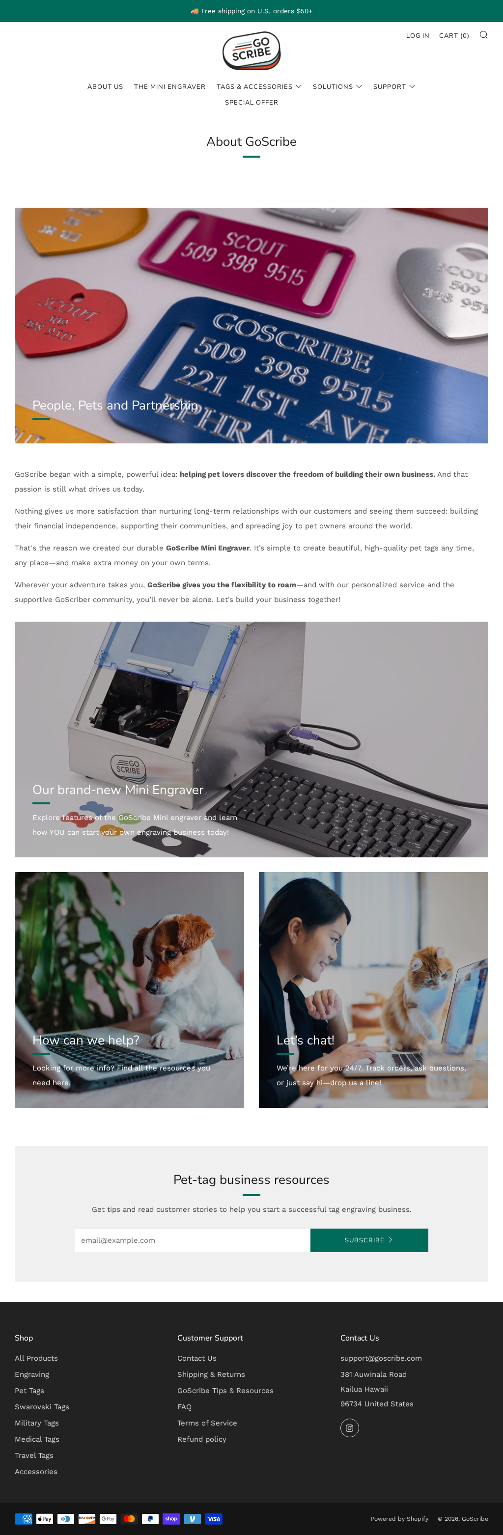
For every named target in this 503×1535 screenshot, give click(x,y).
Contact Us (197, 1358)
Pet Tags (29, 1390)
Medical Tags (37, 1439)
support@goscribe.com (381, 1358)
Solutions (333, 86)
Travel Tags (34, 1455)
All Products (36, 1358)
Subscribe (365, 1240)
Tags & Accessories (255, 86)
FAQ (184, 1406)
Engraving (32, 1374)
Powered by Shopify (399, 1518)
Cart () (454, 35)
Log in (418, 35)
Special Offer (252, 102)
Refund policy (201, 1439)
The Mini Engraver (170, 86)
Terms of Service (207, 1423)
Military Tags (37, 1423)
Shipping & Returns (211, 1374)
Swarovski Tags (42, 1406)
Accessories (36, 1471)
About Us (105, 86)
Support (389, 86)
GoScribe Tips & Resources (225, 1390)
